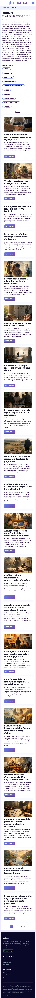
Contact (4, 959)
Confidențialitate (7, 962)
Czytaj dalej (9, 156)
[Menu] (33, 3)
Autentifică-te (6, 972)
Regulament (6, 964)
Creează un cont (7, 975)
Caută (4, 977)
